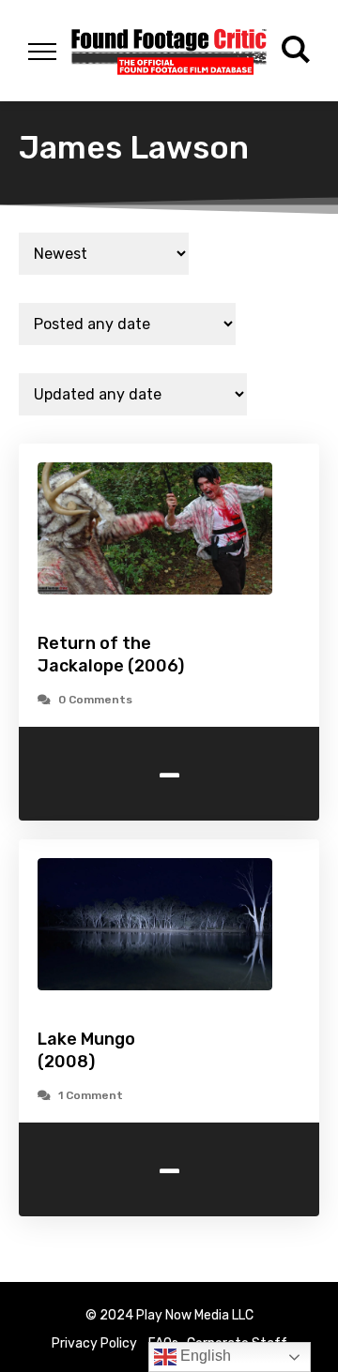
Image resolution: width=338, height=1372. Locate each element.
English (204, 1356)
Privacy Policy (94, 1343)
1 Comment (90, 1095)
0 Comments (95, 699)
